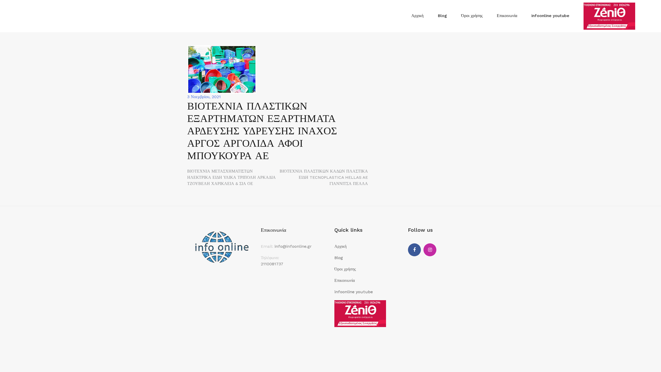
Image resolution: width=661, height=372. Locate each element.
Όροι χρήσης (472, 15)
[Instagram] (429, 249)
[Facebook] (414, 249)
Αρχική (417, 15)
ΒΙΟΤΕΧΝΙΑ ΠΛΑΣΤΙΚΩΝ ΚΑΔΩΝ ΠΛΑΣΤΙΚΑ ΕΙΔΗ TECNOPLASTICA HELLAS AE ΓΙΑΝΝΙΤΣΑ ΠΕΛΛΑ (324, 177)
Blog (442, 15)
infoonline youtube (550, 15)
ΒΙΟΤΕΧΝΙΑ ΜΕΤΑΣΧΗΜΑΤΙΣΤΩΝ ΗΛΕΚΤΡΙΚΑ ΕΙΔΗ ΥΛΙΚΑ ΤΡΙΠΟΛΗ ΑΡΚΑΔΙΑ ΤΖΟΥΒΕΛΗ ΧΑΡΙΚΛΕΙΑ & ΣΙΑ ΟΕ (231, 177)
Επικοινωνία (507, 15)
